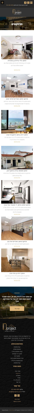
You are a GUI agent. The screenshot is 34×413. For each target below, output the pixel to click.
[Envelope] (31, 3)
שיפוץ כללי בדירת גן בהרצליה (17, 61)
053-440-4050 (15, 389)
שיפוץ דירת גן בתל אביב (17, 273)
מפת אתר (17, 399)
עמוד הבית (17, 371)
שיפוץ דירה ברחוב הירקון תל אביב (17, 135)
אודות (18, 378)
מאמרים (18, 375)
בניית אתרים (11, 410)
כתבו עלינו (17, 380)
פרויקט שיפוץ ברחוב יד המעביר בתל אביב (17, 205)
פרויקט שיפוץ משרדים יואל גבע (17, 241)
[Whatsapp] (28, 3)
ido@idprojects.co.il (15, 392)
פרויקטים (18, 373)
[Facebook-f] (25, 3)
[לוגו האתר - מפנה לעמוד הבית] (17, 12)
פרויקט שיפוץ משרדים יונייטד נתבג (17, 99)
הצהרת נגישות (17, 401)
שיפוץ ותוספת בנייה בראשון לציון (17, 171)
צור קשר (18, 382)
